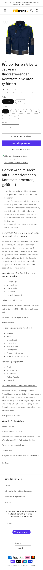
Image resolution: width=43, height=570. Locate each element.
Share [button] (7, 463)
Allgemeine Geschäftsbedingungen (18, 491)
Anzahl (4, 122)
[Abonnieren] (35, 523)
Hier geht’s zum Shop (11, 415)
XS (6, 111)
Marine (21, 101)
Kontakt (8, 502)
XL (36, 111)
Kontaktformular (9, 322)
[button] (5, 10)
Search (7, 485)
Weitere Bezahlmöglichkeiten (21, 149)
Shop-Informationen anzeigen (16, 162)
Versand (11, 93)
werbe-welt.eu (18, 566)
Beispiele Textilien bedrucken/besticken (19, 385)
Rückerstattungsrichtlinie (15, 496)
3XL (15, 117)
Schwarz (8, 101)
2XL (6, 117)
